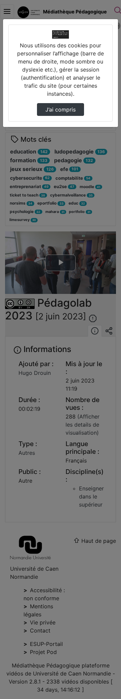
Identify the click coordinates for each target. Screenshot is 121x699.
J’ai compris (60, 109)
